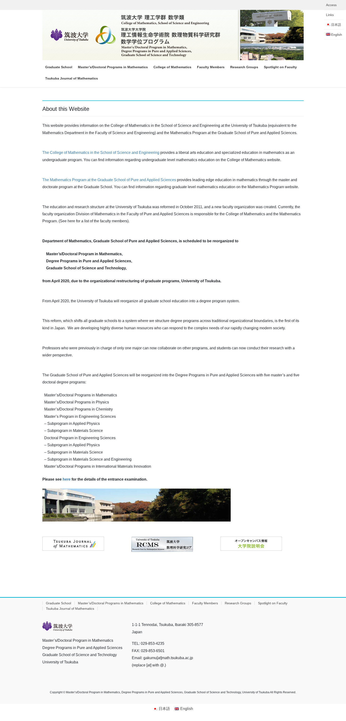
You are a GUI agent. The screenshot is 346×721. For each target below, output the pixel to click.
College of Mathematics (167, 603)
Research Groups (238, 603)
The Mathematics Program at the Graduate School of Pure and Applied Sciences (109, 180)
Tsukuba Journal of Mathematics (70, 608)
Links (330, 15)
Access (331, 5)
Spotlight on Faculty (272, 603)
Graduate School (58, 603)
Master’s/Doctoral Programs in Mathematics (110, 603)
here (67, 479)
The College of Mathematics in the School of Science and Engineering (100, 153)
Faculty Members (205, 603)
